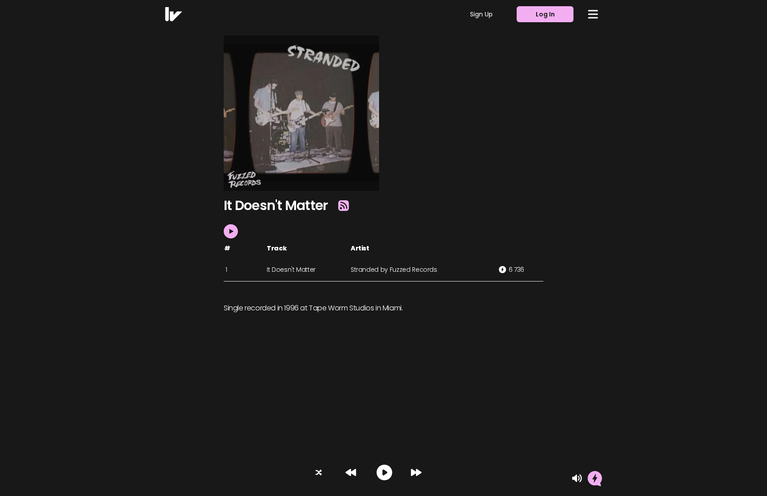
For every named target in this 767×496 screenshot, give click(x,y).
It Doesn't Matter (291, 269)
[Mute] (577, 478)
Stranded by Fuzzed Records (394, 269)
